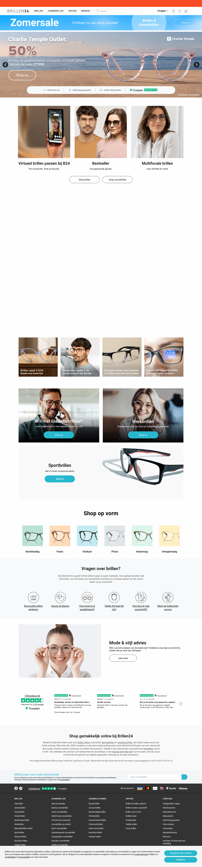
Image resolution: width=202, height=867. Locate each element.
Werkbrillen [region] (19, 824)
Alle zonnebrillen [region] (58, 804)
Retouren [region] (167, 837)
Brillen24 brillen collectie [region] (136, 804)
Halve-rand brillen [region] (96, 828)
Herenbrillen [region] (19, 812)
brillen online (83, 742)
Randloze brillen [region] (95, 832)
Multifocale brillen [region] (21, 820)
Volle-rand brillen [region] (96, 824)
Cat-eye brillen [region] (95, 808)
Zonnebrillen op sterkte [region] (61, 824)
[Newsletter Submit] (185, 777)
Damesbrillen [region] (19, 808)
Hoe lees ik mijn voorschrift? (141, 608)
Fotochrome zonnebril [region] (61, 820)
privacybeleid (65, 780)
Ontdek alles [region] (131, 820)
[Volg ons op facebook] (16, 788)
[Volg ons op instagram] (20, 788)
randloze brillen (124, 742)
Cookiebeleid (10, 857)
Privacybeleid (24, 857)
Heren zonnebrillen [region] (59, 812)
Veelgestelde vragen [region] (171, 804)
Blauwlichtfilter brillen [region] (23, 828)
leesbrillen (148, 748)
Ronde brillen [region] (94, 804)
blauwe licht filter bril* (122, 751)
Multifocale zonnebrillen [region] (62, 816)
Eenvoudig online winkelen (33, 608)
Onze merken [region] (168, 824)
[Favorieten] (180, 11)
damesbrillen (108, 742)
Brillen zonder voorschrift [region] (136, 808)
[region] (44, 132)
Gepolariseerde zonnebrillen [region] (63, 832)
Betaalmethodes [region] (170, 832)
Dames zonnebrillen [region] (60, 808)
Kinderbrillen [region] (19, 816)
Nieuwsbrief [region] (168, 816)
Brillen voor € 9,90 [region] (133, 812)
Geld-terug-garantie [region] (171, 820)
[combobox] (110, 11)
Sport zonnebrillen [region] (59, 828)
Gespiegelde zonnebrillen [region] (62, 837)
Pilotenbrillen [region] (94, 816)
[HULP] (173, 11)
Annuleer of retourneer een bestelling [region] (174, 842)
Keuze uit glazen (60, 606)
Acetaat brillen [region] (95, 837)
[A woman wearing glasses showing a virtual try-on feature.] (60, 651)
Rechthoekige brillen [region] (97, 812)
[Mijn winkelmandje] (186, 11)
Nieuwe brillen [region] (20, 837)
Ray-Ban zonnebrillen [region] (61, 841)
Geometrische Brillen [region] (97, 820)
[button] (5, 64)
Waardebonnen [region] (169, 812)
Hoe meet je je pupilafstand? (87, 608)
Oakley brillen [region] (20, 845)
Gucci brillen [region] (131, 828)
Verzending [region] (167, 828)
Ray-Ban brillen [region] (20, 841)
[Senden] (98, 11)
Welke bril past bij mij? (114, 608)
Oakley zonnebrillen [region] (60, 845)
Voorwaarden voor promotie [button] (188, 95)
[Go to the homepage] (18, 11)
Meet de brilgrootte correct (167, 608)
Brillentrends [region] (131, 816)
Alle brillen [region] (18, 804)
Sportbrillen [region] (19, 832)
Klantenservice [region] (169, 808)
